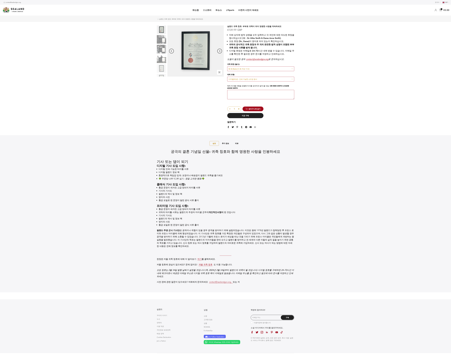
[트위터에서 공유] (233, 127)
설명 (214, 143)
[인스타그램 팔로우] (262, 332)
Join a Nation (161, 341)
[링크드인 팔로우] (267, 332)
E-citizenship (208, 330)
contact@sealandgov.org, (220, 282)
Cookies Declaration (164, 337)
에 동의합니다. (262, 323)
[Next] (219, 51)
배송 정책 (160, 333)
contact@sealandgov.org (13, 2)
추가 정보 (225, 143)
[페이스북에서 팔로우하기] (252, 332)
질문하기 (231, 122)
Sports (231, 10)
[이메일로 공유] (251, 127)
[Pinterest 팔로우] (271, 332)
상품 (205, 323)
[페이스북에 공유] (228, 127)
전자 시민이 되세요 (249, 10)
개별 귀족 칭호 (205, 264)
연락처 (159, 323)
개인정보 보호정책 (163, 330)
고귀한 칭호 (208, 319)
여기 (199, 259)
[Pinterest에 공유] (237, 127)
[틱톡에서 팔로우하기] (281, 332)
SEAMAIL (207, 327)
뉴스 (220, 10)
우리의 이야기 (162, 315)
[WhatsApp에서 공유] (255, 127)
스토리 (208, 10)
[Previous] (171, 51)
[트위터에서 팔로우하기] (257, 332)
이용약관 (257, 323)
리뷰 (236, 143)
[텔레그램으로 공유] (246, 127)
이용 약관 (160, 326)
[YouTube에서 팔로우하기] (276, 332)
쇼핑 (197, 10)
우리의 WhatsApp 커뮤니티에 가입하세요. (223, 342)
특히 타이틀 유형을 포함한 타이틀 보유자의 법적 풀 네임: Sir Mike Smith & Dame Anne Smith (258, 87)
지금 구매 (245, 115)
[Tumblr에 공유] (242, 127)
